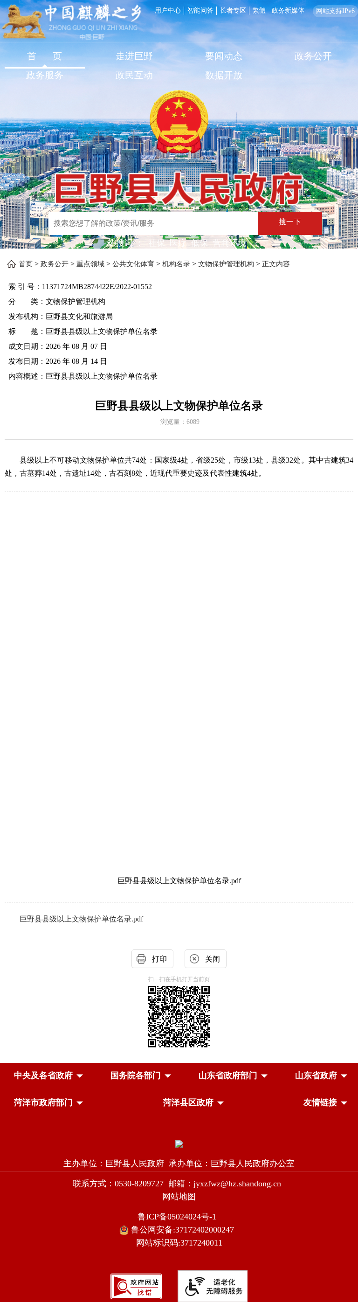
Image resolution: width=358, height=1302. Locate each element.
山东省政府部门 (228, 1075)
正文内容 (276, 264)
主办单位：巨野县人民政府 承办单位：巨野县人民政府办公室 (179, 1163)
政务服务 (44, 75)
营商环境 (229, 243)
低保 (199, 243)
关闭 (212, 959)
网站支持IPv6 (335, 10)
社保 (156, 243)
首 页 (44, 56)
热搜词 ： (126, 243)
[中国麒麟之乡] (71, 22)
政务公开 (313, 56)
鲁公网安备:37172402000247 (184, 1229)
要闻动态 (223, 56)
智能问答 (200, 10)
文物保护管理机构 (226, 264)
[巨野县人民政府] (179, 182)
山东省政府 (316, 1075)
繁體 (259, 10)
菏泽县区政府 (188, 1102)
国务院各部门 (135, 1075)
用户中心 (168, 10)
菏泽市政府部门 (43, 1102)
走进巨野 (134, 56)
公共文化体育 (133, 264)
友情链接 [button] (320, 1102)
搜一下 (290, 222)
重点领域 (90, 264)
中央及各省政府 (43, 1075)
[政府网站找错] (136, 1285)
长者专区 (233, 10)
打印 (159, 959)
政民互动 (134, 75)
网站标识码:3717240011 (179, 1242)
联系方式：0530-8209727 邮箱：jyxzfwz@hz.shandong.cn (179, 1183)
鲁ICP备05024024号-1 (179, 1216)
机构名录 (176, 264)
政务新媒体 (288, 10)
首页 (26, 264)
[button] (43, 1075)
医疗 (178, 243)
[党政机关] (179, 1143)
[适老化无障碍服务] (213, 1286)
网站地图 (179, 1196)
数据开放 (223, 75)
